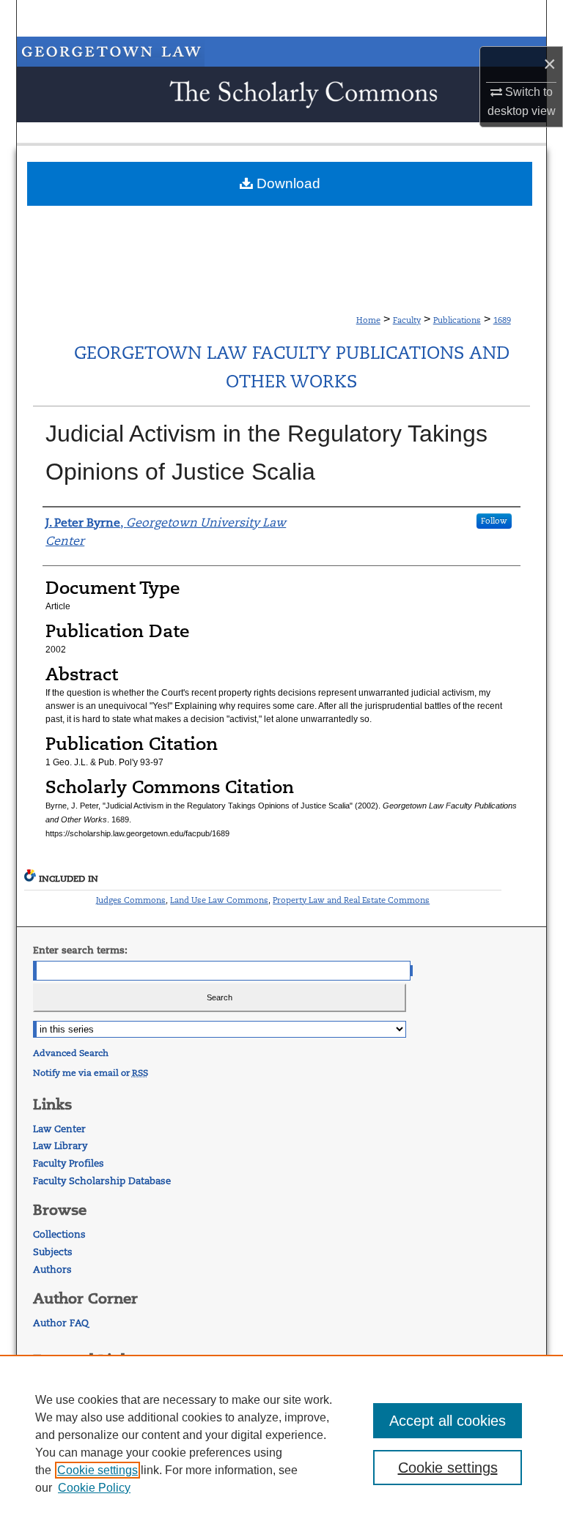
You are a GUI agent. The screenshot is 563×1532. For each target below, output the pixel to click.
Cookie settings (97, 1470)
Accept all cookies (447, 1421)
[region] (281, 1443)
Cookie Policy (94, 1487)
